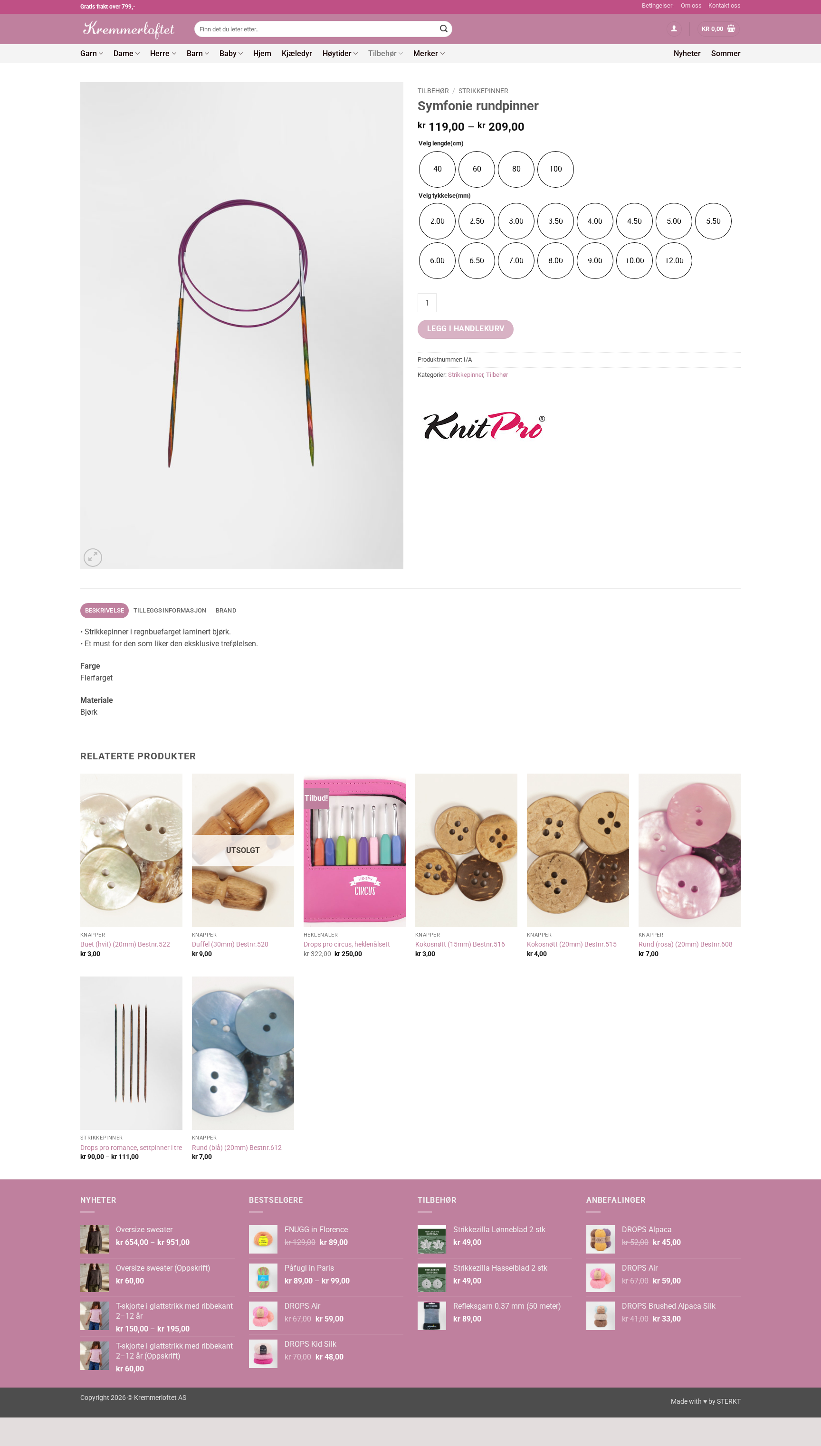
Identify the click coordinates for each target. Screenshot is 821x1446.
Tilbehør (382, 53)
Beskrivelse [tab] (104, 610)
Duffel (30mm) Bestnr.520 (230, 944)
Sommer (726, 53)
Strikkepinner (483, 91)
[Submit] (444, 29)
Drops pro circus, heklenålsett (347, 944)
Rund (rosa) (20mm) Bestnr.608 (686, 944)
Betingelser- (658, 5)
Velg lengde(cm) (441, 143)
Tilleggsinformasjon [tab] (170, 610)
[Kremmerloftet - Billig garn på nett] (130, 29)
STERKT (729, 1402)
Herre (160, 53)
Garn (88, 53)
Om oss (691, 5)
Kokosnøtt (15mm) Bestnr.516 (460, 944)
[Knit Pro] (484, 427)
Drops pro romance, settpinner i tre (131, 1148)
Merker (425, 53)
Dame (124, 53)
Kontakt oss (724, 5)
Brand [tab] (226, 610)
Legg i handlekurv (466, 329)
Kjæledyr (297, 53)
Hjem (262, 53)
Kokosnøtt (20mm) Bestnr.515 (572, 944)
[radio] (437, 169)
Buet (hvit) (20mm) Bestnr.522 (125, 944)
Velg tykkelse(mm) (445, 195)
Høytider (337, 53)
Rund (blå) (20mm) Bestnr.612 (237, 1148)
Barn (195, 53)
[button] (674, 29)
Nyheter (687, 53)
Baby (228, 53)
